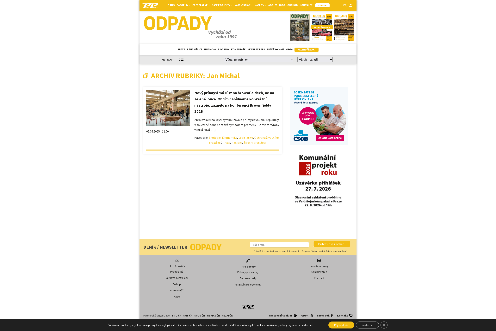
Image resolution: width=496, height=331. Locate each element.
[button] (331, 244)
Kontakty (306, 5)
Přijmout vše (341, 325)
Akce (177, 296)
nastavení (306, 325)
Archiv (272, 5)
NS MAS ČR (213, 315)
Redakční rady (248, 278)
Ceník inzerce (319, 272)
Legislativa (246, 137)
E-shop (177, 284)
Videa (289, 49)
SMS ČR (187, 315)
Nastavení (367, 325)
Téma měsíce (194, 49)
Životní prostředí (255, 143)
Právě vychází (275, 49)
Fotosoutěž (176, 290)
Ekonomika (229, 137)
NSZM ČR (227, 315)
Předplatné (176, 271)
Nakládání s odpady (216, 49)
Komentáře (238, 49)
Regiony (237, 143)
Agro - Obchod (288, 5)
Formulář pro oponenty (248, 284)
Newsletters (256, 49)
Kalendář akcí (306, 49)
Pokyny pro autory (248, 272)
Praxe (181, 49)
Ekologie (215, 137)
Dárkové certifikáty (177, 278)
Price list (319, 278)
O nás (171, 5)
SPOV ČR (199, 315)
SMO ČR (176, 315)
